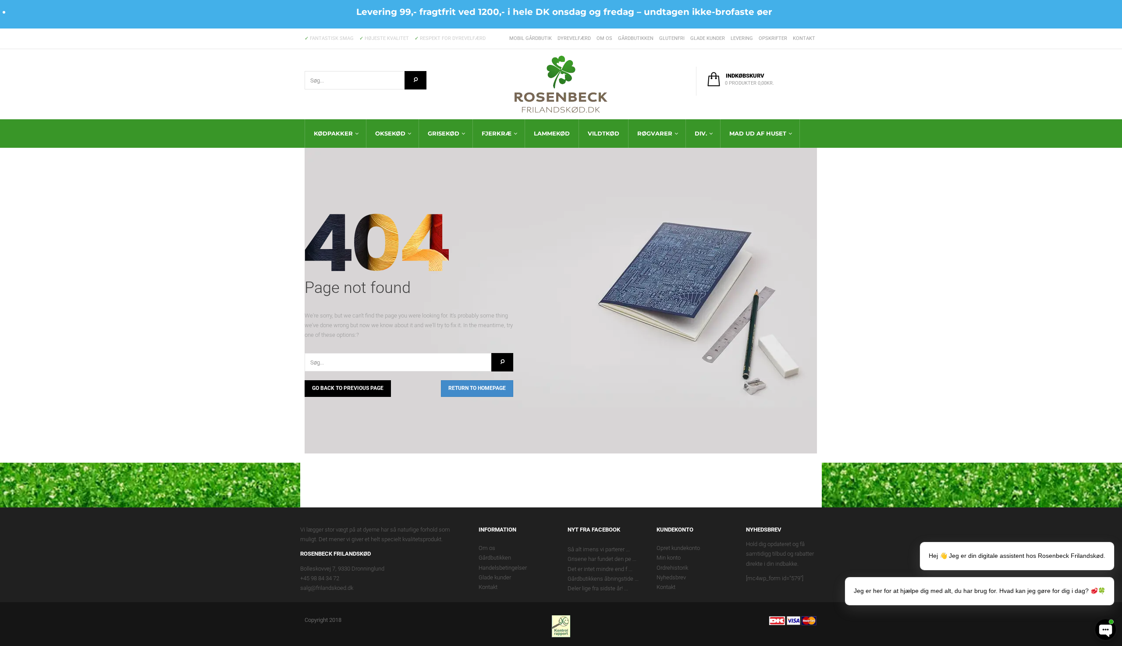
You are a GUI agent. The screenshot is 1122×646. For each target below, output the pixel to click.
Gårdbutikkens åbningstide (600, 578)
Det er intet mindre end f (597, 569)
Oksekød (390, 133)
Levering (742, 38)
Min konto (669, 557)
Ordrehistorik (672, 567)
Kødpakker (333, 133)
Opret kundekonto (678, 548)
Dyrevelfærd (574, 38)
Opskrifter (773, 38)
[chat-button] (1106, 629)
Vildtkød (603, 133)
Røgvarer (654, 133)
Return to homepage (477, 388)
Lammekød (552, 133)
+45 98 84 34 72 (319, 578)
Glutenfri (672, 38)
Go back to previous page (347, 388)
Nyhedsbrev (671, 577)
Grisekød (443, 133)
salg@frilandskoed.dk (326, 588)
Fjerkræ (496, 133)
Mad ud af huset (757, 133)
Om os (604, 38)
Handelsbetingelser (503, 567)
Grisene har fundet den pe (599, 559)
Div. (701, 133)
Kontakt (804, 38)
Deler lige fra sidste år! (595, 588)
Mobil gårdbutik (530, 38)
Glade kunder (707, 38)
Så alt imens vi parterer (596, 549)
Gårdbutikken (635, 38)
